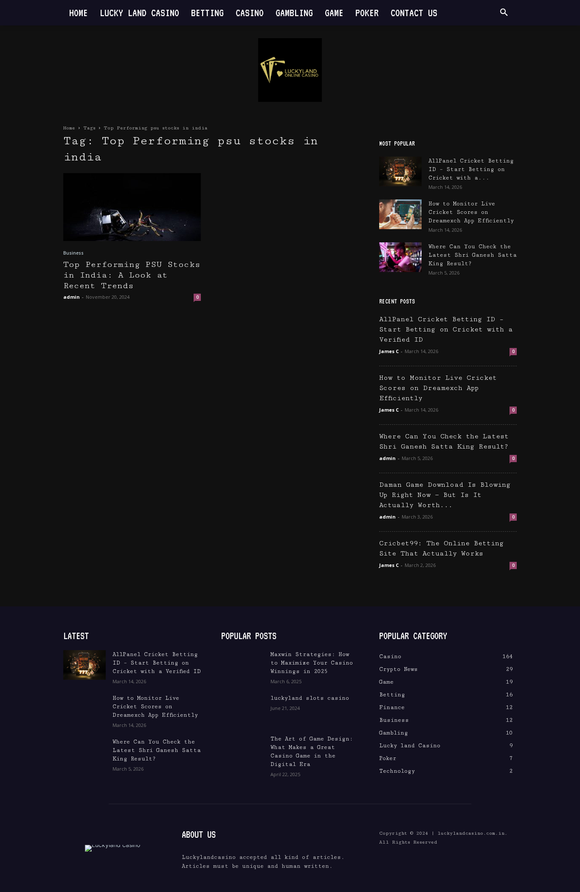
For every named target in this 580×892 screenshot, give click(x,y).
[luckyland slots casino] (242, 709)
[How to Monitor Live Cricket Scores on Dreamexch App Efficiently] (400, 214)
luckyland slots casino (309, 698)
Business (73, 253)
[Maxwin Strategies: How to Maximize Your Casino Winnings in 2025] (242, 665)
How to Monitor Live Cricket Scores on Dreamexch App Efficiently (471, 212)
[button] (504, 12)
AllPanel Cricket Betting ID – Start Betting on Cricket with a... (471, 169)
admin (71, 297)
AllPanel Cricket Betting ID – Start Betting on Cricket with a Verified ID (446, 329)
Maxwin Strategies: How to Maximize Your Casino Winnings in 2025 (311, 663)
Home (69, 128)
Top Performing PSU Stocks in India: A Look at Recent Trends (131, 275)
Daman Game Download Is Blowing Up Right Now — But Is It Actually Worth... (444, 495)
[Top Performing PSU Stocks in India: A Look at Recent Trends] (132, 207)
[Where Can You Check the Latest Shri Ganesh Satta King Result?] (400, 257)
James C (389, 351)
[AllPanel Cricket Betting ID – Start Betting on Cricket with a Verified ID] (400, 171)
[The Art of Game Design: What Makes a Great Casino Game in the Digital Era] (242, 749)
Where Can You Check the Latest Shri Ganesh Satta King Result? (472, 255)
